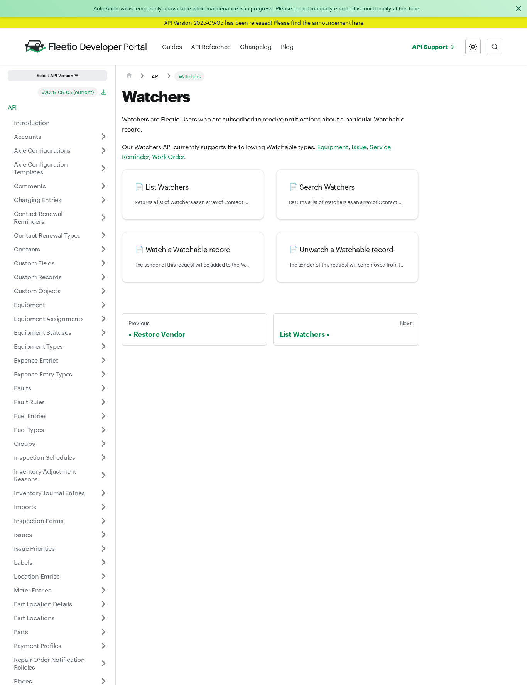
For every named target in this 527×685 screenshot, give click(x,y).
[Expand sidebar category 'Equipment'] (103, 305)
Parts (21, 632)
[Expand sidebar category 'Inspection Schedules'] (103, 457)
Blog (287, 46)
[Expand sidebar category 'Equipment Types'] (103, 346)
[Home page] (129, 76)
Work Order (168, 156)
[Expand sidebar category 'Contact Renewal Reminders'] (103, 218)
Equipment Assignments (49, 318)
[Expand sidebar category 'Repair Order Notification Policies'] (103, 663)
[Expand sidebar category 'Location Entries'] (103, 576)
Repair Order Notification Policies (49, 663)
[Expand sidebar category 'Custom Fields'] (103, 263)
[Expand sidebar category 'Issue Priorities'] (103, 548)
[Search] (494, 46)
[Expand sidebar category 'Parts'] (103, 632)
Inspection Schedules (44, 457)
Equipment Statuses (42, 332)
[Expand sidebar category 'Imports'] (103, 507)
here (357, 22)
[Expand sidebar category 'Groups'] (103, 443)
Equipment (29, 304)
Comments (30, 186)
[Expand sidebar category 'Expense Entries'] (103, 360)
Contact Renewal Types (47, 235)
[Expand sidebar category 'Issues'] (103, 534)
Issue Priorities (34, 548)
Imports (25, 507)
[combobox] (494, 46)
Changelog (256, 46)
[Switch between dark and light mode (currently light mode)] (473, 46)
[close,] (518, 8)
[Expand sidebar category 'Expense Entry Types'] (103, 374)
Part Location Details (43, 604)
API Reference (211, 46)
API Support (429, 46)
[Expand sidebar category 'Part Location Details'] (103, 604)
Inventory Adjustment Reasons (45, 475)
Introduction (32, 122)
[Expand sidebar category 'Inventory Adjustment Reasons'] (103, 475)
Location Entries (37, 576)
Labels (23, 562)
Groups (24, 443)
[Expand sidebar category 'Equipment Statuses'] (103, 332)
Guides (172, 46)
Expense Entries (36, 360)
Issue (359, 147)
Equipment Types (38, 346)
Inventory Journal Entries (49, 493)
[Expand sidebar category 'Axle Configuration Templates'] (103, 168)
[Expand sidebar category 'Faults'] (103, 388)
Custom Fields (34, 263)
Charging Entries (37, 200)
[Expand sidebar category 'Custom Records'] (103, 277)
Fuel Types (29, 429)
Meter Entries (32, 590)
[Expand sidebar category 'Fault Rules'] (103, 402)
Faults (22, 388)
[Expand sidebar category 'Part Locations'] (103, 618)
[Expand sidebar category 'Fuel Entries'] (103, 416)
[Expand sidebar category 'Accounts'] (103, 136)
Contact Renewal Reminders (38, 217)
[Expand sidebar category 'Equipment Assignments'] (103, 318)
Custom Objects (37, 291)
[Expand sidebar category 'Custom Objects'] (103, 291)
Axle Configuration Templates (41, 168)
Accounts (27, 136)
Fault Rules (29, 402)
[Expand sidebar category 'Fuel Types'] (103, 429)
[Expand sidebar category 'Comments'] (103, 186)
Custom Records (37, 277)
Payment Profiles (37, 645)
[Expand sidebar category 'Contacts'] (103, 249)
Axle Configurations (42, 150)
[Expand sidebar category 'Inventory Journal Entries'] (103, 493)
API (12, 107)
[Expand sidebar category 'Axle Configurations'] (103, 150)
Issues (23, 534)
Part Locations (34, 618)
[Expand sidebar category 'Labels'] (103, 562)
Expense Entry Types (43, 374)
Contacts (27, 249)
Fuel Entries (30, 416)
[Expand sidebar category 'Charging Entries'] (103, 200)
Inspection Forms (39, 520)
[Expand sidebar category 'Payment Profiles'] (103, 645)
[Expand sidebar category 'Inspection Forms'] (103, 521)
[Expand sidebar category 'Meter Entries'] (103, 590)
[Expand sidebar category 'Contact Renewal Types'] (103, 235)
